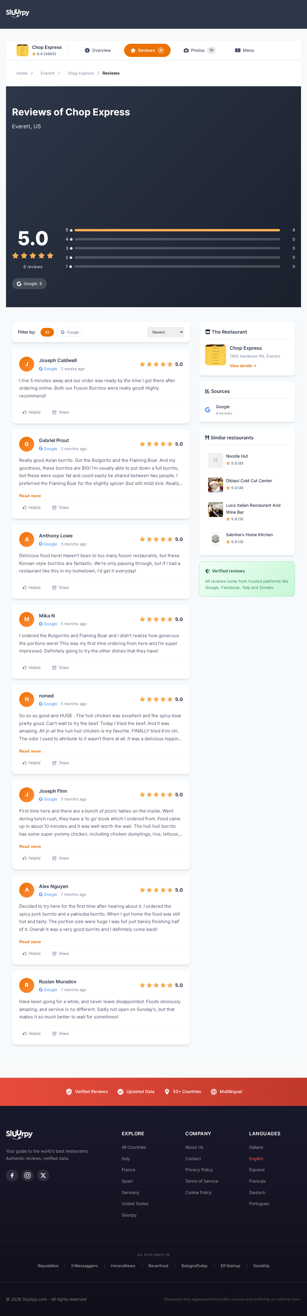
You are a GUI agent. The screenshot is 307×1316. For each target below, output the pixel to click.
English (256, 1158)
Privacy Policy (199, 1169)
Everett (48, 73)
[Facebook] (12, 1175)
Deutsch (257, 1192)
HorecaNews (123, 1265)
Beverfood (158, 1265)
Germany (130, 1192)
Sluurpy (129, 1214)
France (128, 1169)
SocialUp (261, 1265)
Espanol (256, 1169)
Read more (30, 495)
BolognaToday (194, 1265)
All (47, 332)
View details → (243, 365)
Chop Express (81, 73)
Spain (127, 1181)
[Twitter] (43, 1175)
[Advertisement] (153, 179)
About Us (194, 1147)
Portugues (259, 1203)
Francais (257, 1181)
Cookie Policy (198, 1192)
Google (72, 332)
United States (135, 1203)
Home (22, 73)
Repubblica (48, 1265)
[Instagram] (28, 1175)
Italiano (256, 1147)
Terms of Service (201, 1181)
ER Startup (230, 1265)
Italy (126, 1158)
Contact (193, 1158)
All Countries (134, 1147)
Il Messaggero (84, 1265)
